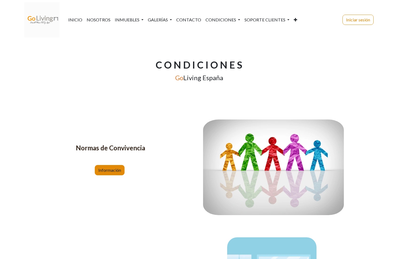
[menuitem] (75, 19)
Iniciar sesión (358, 19)
